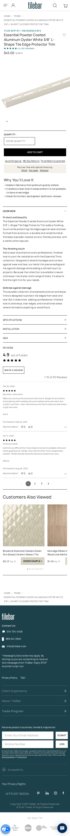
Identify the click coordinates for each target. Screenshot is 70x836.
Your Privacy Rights (13, 784)
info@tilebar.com (16, 646)
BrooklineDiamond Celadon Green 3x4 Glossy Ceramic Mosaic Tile (22, 552)
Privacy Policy (9, 677)
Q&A (5, 338)
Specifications (12, 320)
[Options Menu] (65, 427)
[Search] (55, 5)
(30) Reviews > (27, 48)
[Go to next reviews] (48, 483)
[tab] (35, 211)
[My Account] (13, 4)
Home (7, 15)
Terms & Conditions (8, 757)
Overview (9, 211)
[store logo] (35, 5)
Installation (11, 329)
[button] (12, 770)
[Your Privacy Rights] (5, 829)
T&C (22, 677)
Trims (17, 15)
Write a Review (13, 370)
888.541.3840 (13, 638)
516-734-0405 (15, 631)
